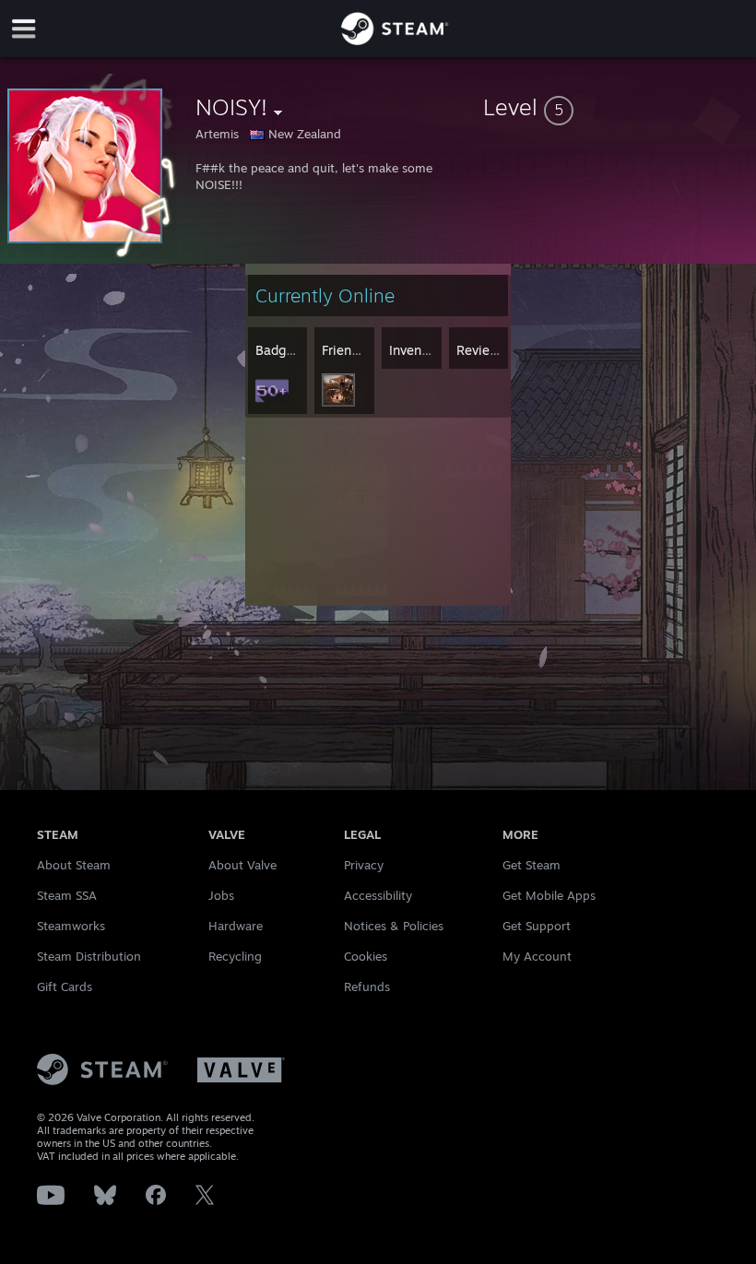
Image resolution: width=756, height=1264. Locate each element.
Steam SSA (67, 895)
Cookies (365, 956)
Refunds (367, 986)
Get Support (536, 925)
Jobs (221, 895)
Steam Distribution (89, 956)
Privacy (364, 864)
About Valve (242, 864)
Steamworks (71, 925)
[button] (616, 107)
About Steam (74, 864)
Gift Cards (64, 986)
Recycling (235, 956)
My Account (537, 956)
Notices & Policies (393, 925)
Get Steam (531, 864)
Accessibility (378, 895)
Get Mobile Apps (549, 895)
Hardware (235, 925)
